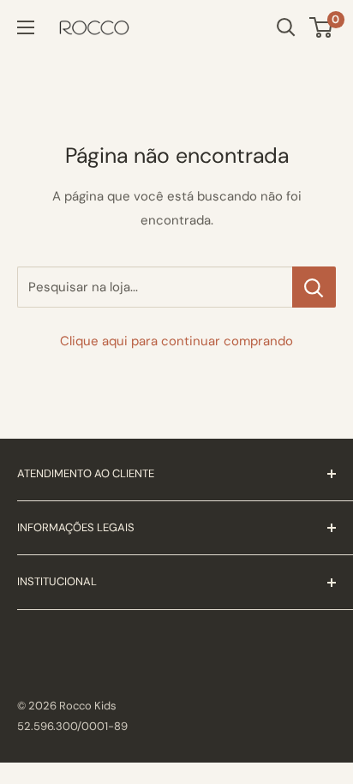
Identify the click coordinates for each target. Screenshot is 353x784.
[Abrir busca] (286, 27)
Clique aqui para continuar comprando (176, 341)
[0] (321, 27)
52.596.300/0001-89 (72, 726)
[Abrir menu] (25, 27)
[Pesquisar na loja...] (314, 287)
